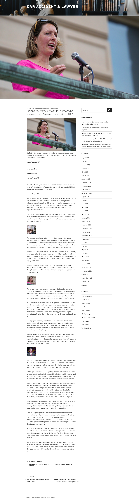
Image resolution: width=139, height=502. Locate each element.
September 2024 (87, 193)
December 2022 (86, 267)
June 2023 (85, 246)
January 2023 (86, 264)
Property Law (86, 321)
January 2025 (86, 179)
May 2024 (85, 207)
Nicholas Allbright (50, 108)
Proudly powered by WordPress (45, 497)
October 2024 (86, 189)
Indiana (58, 464)
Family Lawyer (86, 303)
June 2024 (85, 204)
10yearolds (34, 464)
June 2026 (85, 161)
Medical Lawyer (35, 461)
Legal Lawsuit (86, 310)
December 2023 (87, 225)
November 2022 (87, 271)
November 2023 (87, 228)
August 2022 (85, 281)
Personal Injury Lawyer (88, 317)
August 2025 (85, 168)
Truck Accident (86, 328)
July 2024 (84, 200)
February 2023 (86, 260)
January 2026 (86, 165)
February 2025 (86, 175)
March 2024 (85, 214)
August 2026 (85, 158)
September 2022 (87, 278)
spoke (31, 465)
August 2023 (85, 239)
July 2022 (84, 285)
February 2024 (86, 218)
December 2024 (87, 182)
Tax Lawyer (85, 324)
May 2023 (85, 250)
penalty (68, 464)
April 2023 (85, 253)
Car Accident (85, 300)
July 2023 (84, 242)
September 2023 (87, 235)
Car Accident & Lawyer (52, 7)
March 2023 (85, 257)
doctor (51, 464)
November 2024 (87, 186)
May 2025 (85, 172)
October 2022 (86, 274)
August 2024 (85, 196)
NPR (62, 464)
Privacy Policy (30, 497)
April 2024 (85, 211)
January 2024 (86, 221)
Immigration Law (87, 307)
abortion (43, 464)
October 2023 (86, 232)
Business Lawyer (87, 296)
